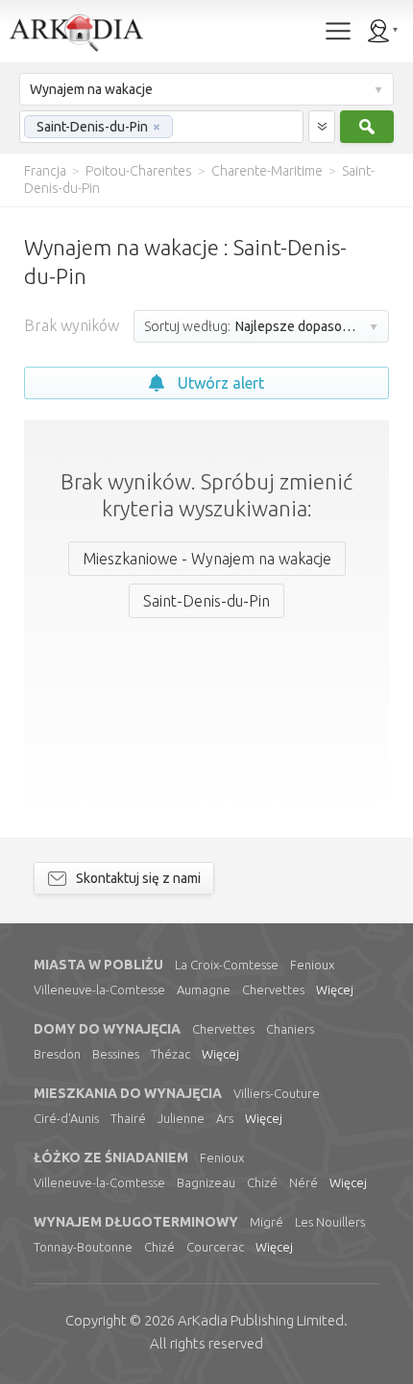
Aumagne (204, 989)
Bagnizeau (206, 1182)
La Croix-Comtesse (227, 964)
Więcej (334, 989)
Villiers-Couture (276, 1093)
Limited (261, 1320)
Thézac (170, 1054)
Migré (266, 1222)
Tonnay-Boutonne (83, 1246)
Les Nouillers (330, 1222)
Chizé (262, 1182)
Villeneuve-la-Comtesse (99, 989)
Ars (224, 1118)
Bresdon (57, 1054)
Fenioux (312, 964)
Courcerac (215, 1246)
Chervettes (273, 989)
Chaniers (290, 1029)
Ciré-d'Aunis (66, 1118)
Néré (303, 1182)
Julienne (181, 1118)
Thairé (128, 1118)
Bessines (115, 1054)
